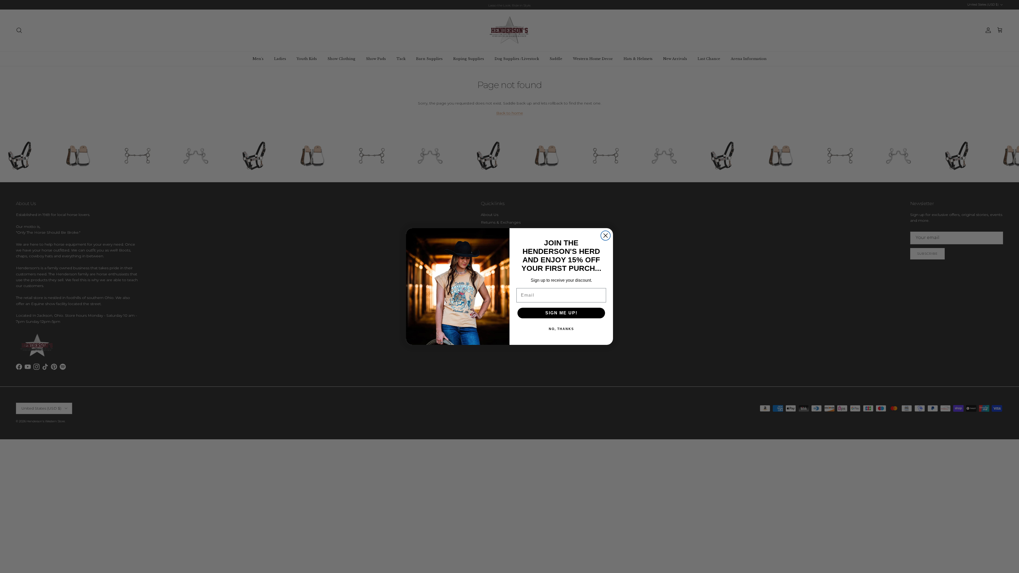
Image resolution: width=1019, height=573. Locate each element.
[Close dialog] (605, 235)
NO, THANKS (561, 329)
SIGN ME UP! (561, 313)
